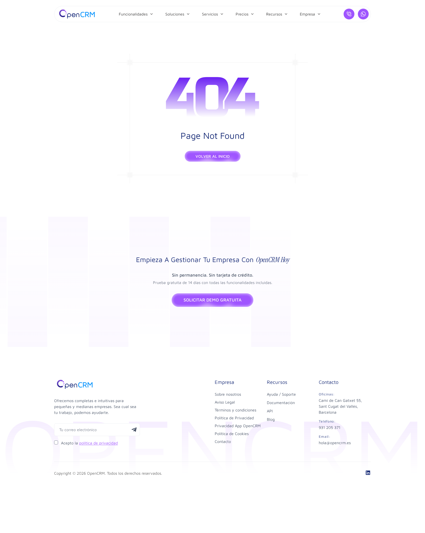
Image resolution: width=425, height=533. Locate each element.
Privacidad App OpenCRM (238, 425)
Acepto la (89, 443)
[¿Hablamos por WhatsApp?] (363, 14)
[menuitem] (136, 14)
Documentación (281, 402)
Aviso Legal (225, 402)
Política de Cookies (232, 433)
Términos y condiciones (235, 410)
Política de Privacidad (234, 418)
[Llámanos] (349, 14)
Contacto (223, 441)
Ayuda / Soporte (281, 394)
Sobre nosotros (228, 394)
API (270, 411)
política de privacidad (98, 443)
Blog (271, 419)
